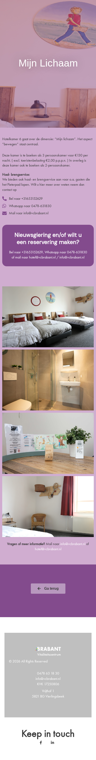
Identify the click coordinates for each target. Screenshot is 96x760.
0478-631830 (77, 252)
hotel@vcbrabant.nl (48, 549)
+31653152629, (33, 252)
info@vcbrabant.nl (72, 543)
